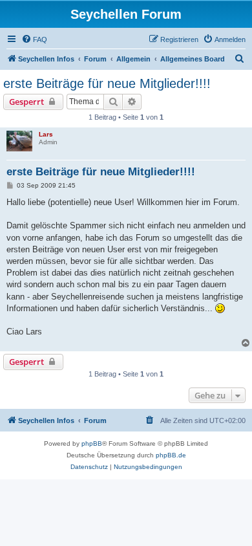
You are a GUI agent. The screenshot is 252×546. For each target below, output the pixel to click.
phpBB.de (171, 455)
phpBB (91, 443)
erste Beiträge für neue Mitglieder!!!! (107, 83)
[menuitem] (34, 39)
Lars (46, 134)
